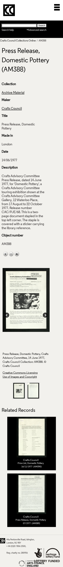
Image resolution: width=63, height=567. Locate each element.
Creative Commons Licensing (20, 373)
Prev (6, 315)
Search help (8, 30)
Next (45, 315)
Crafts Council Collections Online (18, 41)
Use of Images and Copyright (20, 377)
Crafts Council (12, 108)
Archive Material (13, 92)
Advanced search (37, 30)
